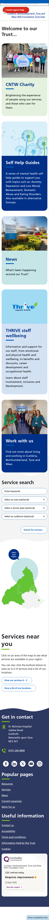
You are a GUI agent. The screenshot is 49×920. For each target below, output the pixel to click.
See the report (13, 887)
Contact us (8, 825)
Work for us (8, 807)
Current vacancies (12, 801)
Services (6, 789)
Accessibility (8, 831)
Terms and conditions (14, 837)
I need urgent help (14, 10)
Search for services (33, 529)
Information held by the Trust (18, 843)
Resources (7, 783)
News (5, 795)
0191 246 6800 (16, 750)
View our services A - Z (15, 680)
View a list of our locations (17, 688)
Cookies (6, 849)
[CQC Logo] (13, 861)
